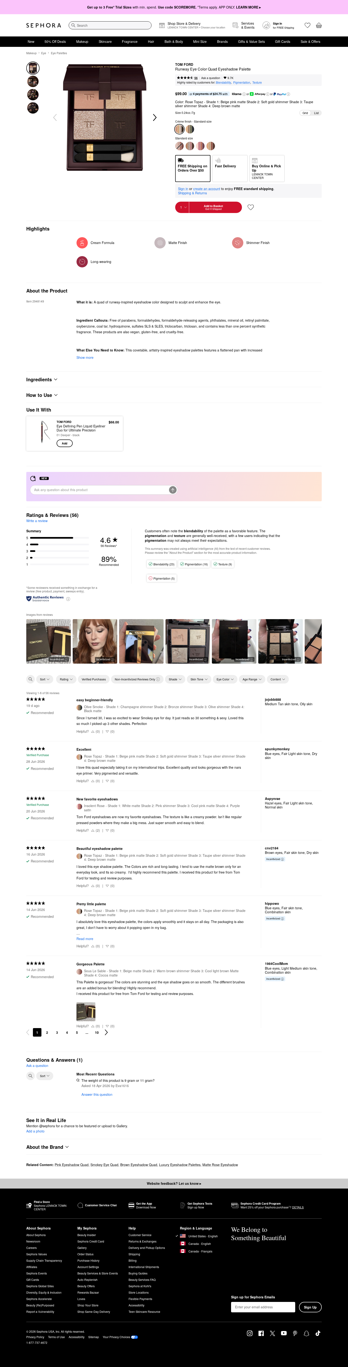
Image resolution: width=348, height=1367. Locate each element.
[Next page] (106, 1032)
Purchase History (88, 1260)
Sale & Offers (310, 41)
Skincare (105, 41)
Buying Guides (138, 1273)
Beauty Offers (86, 1286)
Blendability (223, 82)
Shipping (134, 1254)
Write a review (37, 520)
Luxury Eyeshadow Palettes (180, 1164)
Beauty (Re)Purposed (40, 1305)
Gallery (82, 1248)
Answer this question (96, 1094)
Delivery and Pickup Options (147, 1248)
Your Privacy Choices (116, 1337)
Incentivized (57, 659)
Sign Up (310, 1307)
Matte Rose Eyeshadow (220, 1164)
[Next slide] (154, 117)
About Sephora (36, 1235)
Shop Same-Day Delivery (93, 1311)
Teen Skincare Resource (144, 1311)
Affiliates (31, 1267)
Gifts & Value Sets (251, 41)
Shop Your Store (87, 1305)
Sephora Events (36, 1273)
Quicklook (42, 444)
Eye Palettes (59, 53)
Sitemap (93, 1337)
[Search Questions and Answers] (30, 1076)
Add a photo (35, 1131)
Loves (81, 1299)
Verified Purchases (94, 679)
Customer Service (140, 1235)
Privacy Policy (35, 1337)
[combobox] (110, 25)
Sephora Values (36, 1254)
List (316, 113)
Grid (305, 113)
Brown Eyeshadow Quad (138, 1164)
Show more (85, 357)
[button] (244, 94)
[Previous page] (27, 1032)
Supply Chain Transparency (44, 1260)
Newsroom (33, 1241)
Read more (84, 938)
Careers (31, 1248)
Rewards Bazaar (88, 1292)
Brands (222, 41)
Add (64, 443)
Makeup (82, 41)
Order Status (85, 1254)
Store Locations (139, 1292)
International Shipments (144, 1267)
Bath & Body (174, 41)
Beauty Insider (86, 1235)
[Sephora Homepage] (43, 25)
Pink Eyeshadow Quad (72, 1164)
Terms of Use (56, 1337)
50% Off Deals (55, 41)
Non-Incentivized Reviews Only (135, 679)
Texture (257, 82)
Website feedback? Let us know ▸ (174, 1183)
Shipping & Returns (192, 193)
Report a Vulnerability (40, 1311)
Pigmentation (241, 82)
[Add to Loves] (251, 207)
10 (97, 1032)
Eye (43, 53)
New (31, 41)
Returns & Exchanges (142, 1241)
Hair (151, 41)
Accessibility (136, 1305)
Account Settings (88, 1267)
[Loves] (307, 25)
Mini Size (200, 41)
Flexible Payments (140, 1299)
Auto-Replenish (87, 1280)
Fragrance (130, 41)
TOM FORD (184, 64)
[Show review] (141, 641)
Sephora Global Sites (40, 1286)
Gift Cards (282, 41)
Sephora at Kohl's (140, 1286)
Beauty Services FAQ (142, 1280)
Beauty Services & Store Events (97, 1273)
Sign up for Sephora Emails (253, 1297)
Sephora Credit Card (90, 1241)
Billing (133, 1260)
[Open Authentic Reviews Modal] (68, 598)
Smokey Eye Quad (104, 1164)
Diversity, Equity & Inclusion (44, 1292)
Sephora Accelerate (39, 1299)
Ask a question (210, 78)
